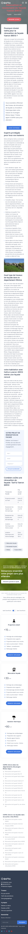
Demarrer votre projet (14, 655)
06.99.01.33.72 (6, 884)
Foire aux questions (6, 910)
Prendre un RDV (5, 908)
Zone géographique (6, 898)
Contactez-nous (7, 882)
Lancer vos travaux (14, 128)
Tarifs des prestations (7, 896)
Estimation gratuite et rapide (11, 581)
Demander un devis (14, 19)
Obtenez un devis (6, 905)
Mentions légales (7, 886)
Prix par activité (5, 893)
